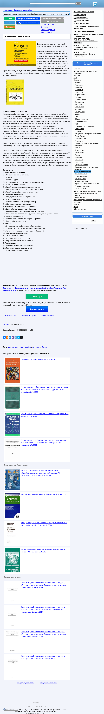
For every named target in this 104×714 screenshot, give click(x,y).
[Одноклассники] (7, 337)
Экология (78, 157)
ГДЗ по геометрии (81, 18)
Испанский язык (81, 176)
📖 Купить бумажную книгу (28, 18)
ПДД (76, 124)
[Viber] (13, 337)
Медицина (78, 109)
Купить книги (37, 309)
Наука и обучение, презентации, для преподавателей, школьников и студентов (87, 193)
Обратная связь (80, 209)
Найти (76, 207)
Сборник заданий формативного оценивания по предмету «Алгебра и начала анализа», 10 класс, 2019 (43, 657)
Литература (79, 102)
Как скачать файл (11, 315)
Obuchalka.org (11, 710)
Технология (79, 141)
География (79, 90)
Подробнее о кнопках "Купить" (19, 36)
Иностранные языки (82, 186)
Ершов (44, 347)
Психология (79, 129)
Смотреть (9, 27)
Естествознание (81, 121)
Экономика (79, 160)
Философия (79, 152)
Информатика (80, 95)
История (78, 97)
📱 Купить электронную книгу (28, 23)
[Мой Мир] (10, 337)
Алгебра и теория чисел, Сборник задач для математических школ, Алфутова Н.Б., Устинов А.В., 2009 (44, 524)
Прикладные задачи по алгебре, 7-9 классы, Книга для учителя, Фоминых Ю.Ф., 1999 (45, 415)
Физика (77, 148)
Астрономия (79, 85)
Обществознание (81, 119)
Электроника (79, 162)
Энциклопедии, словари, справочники (88, 200)
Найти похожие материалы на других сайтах (52, 20)
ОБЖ (77, 116)
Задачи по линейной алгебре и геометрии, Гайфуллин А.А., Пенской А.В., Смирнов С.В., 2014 (43, 551)
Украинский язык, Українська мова (87, 183)
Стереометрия (80, 138)
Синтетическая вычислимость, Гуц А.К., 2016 (38, 359)
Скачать (10, 18)
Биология (78, 87)
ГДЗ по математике (81, 21)
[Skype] (18, 337)
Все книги (77, 202)
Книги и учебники (80, 197)
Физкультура (79, 150)
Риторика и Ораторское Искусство (88, 134)
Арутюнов (36, 347)
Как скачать (45, 27)
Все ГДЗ (77, 75)
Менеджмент (79, 112)
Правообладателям (47, 315)
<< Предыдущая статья (25, 683)
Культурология (80, 99)
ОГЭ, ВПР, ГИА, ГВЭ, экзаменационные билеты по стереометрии (86, 54)
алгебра (28, 347)
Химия (77, 155)
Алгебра (78, 82)
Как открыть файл (47, 24)
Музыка (77, 114)
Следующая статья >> (48, 683)
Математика (79, 107)
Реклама (78, 131)
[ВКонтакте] (4, 337)
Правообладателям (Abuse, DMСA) (48, 31)
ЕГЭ (75, 78)
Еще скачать (9, 23)
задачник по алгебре (15, 347)
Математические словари (84, 31)
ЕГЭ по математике (81, 23)
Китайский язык (80, 188)
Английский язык (81, 174)
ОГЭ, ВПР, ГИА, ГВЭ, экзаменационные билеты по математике (86, 47)
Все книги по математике (84, 12)
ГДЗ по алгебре (80, 15)
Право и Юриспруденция (84, 126)
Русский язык (80, 136)
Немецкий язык (80, 179)
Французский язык (81, 181)
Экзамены (77, 80)
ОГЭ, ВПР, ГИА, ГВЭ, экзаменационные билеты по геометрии (86, 41)
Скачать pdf (37, 297)
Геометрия (79, 92)
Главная (77, 69)
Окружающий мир (81, 165)
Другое (76, 204)
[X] (21, 337)
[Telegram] (16, 337)
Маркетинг (79, 104)
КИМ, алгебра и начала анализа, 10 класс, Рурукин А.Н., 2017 (44, 494)
